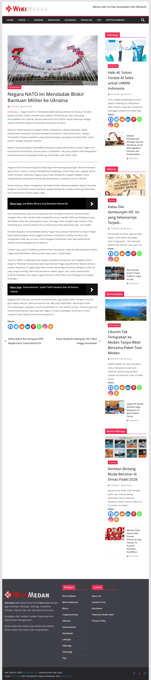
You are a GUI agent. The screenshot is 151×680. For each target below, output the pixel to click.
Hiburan (38, 20)
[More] (50, 326)
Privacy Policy (99, 620)
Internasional (14, 87)
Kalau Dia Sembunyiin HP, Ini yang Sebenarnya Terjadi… (123, 214)
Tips (99, 20)
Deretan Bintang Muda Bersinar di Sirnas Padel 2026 (123, 474)
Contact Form (99, 602)
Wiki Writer (127, 94)
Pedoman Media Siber (103, 614)
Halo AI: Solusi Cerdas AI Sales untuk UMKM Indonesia (120, 80)
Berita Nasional (70, 602)
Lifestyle (66, 639)
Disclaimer (97, 608)
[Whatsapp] (39, 326)
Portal (22, 20)
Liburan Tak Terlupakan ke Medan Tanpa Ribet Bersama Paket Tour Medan (125, 342)
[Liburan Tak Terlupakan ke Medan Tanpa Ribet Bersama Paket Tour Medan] (125, 310)
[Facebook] (10, 326)
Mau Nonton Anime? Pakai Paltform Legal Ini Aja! (134, 275)
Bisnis (65, 608)
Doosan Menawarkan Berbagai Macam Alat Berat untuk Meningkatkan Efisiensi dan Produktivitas (135, 145)
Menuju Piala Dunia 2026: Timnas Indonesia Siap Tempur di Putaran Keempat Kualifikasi (134, 541)
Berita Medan (114, 325)
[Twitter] (16, 326)
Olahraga (70, 20)
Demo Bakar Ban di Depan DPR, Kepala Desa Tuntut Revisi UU (26, 341)
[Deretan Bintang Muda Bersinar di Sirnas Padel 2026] (125, 447)
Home (10, 20)
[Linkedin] (27, 326)
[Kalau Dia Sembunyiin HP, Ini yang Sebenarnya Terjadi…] (125, 185)
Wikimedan (13, 111)
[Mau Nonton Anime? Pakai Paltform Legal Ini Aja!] (114, 277)
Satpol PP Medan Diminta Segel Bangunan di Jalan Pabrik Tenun (135, 410)
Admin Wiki (27, 106)
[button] (27, 20)
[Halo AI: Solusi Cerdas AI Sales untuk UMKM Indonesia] (125, 51)
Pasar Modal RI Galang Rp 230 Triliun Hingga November (76, 341)
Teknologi (86, 20)
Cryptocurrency (115, 20)
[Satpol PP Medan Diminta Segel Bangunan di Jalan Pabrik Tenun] (114, 412)
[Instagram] (44, 326)
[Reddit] (21, 326)
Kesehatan (54, 20)
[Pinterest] (33, 326)
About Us (96, 596)
